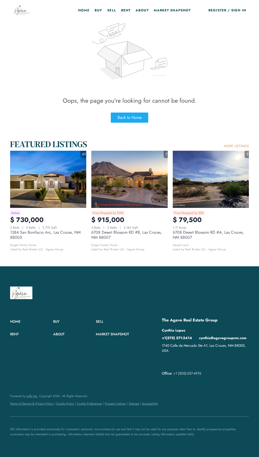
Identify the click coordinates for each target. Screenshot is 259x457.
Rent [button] (126, 10)
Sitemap (134, 403)
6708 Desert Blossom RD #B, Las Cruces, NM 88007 (126, 234)
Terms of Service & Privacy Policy (31, 403)
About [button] (142, 10)
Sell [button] (111, 10)
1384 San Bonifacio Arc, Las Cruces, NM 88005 (45, 234)
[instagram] (186, 362)
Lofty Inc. (32, 396)
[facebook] (165, 362)
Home (84, 10)
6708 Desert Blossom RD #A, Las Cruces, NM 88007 (208, 234)
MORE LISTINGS (236, 145)
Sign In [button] (238, 10)
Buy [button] (98, 10)
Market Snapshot (172, 10)
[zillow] (176, 362)
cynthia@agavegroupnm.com (222, 337)
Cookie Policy (65, 403)
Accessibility (150, 403)
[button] (22, 10)
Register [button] (217, 10)
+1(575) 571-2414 (177, 337)
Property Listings (115, 403)
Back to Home (130, 117)
